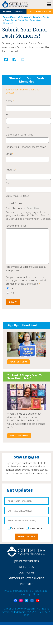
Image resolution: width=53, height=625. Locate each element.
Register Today (18, 361)
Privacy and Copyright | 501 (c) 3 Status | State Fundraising (26, 592)
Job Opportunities (26, 561)
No (12, 292)
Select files (33, 208)
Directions (26, 567)
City (7, 183)
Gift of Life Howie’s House (26, 578)
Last (8, 127)
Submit (13, 302)
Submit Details (26, 536)
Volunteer (17, 528)
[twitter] (6, 60)
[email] (22, 60)
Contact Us (26, 572)
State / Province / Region (17, 196)
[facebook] (14, 60)
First (8, 114)
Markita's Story (19, 435)
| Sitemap (36, 594)
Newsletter (36, 528)
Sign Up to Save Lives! (22, 325)
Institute (26, 584)
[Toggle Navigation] (49, 4)
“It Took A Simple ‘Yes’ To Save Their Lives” (25, 376)
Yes (13, 288)
